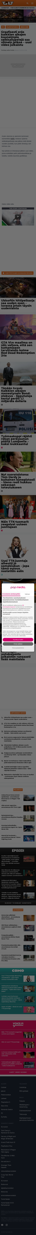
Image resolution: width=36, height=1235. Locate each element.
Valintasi (27, 594)
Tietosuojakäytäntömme (18, 648)
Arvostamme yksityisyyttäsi (11, 594)
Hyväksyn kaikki (18, 639)
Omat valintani (18, 644)
